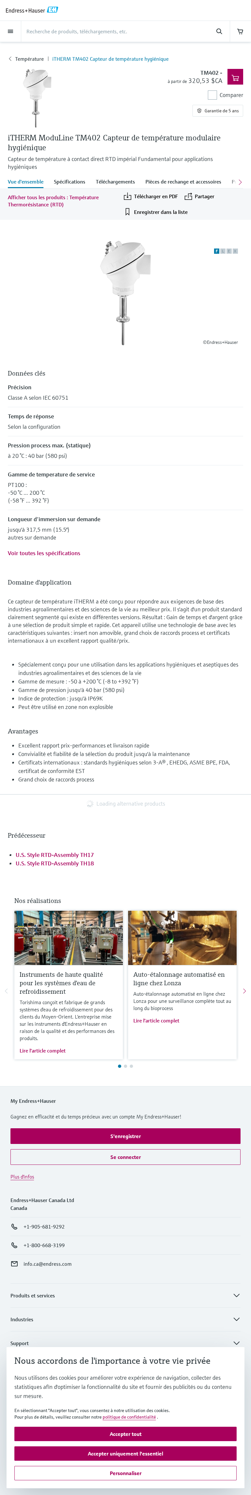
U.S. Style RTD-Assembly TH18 (55, 863)
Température (29, 59)
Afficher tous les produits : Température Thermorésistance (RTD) (53, 201)
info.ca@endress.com (48, 1264)
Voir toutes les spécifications (44, 553)
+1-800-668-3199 (44, 1245)
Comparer (231, 95)
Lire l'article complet (43, 1050)
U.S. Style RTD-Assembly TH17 (55, 855)
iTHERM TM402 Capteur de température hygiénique (110, 59)
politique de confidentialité (129, 1417)
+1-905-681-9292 (44, 1226)
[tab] (28, 182)
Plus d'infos (22, 1176)
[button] (125, 1136)
